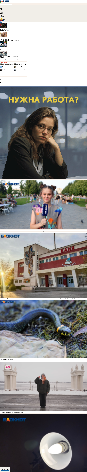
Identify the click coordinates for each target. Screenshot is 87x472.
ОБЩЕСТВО (1, 13)
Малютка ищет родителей (2, 22)
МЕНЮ (0, 5)
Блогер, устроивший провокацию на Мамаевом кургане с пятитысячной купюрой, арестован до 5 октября (51, 298)
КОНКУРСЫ (1, 9)
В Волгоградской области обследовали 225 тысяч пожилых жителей (66, 298)
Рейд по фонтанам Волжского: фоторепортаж (4, 39)
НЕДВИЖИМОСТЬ (2, 12)
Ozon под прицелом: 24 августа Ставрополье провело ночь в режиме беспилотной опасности (8, 359)
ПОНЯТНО (5, 470)
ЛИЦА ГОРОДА (1, 11)
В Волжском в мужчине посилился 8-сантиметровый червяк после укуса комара (14, 361)
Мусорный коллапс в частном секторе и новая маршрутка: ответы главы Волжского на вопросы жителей (11, 49)
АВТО (3, 20)
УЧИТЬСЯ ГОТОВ (3, 19)
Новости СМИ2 (1, 72)
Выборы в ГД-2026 (2, 50)
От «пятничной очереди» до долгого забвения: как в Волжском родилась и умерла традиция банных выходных (10, 298)
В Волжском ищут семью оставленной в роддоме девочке (6, 30)
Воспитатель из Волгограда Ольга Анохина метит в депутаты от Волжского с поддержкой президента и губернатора (12, 59)
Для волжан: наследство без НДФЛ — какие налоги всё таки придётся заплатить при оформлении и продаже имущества (31, 298)
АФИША (1, 6)
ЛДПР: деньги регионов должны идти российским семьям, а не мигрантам (16, 412)
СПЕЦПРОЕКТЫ (1, 15)
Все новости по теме (2, 29)
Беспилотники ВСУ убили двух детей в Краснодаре (5, 412)
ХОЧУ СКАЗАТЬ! (2, 17)
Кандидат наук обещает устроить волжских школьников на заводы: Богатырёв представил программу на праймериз (12, 58)
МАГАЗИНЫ (3, 21)
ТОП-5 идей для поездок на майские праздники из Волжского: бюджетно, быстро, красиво (9, 40)
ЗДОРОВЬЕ (1, 8)
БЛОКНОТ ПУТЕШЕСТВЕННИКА (3, 7)
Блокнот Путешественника (2, 31)
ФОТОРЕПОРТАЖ (2, 16)
